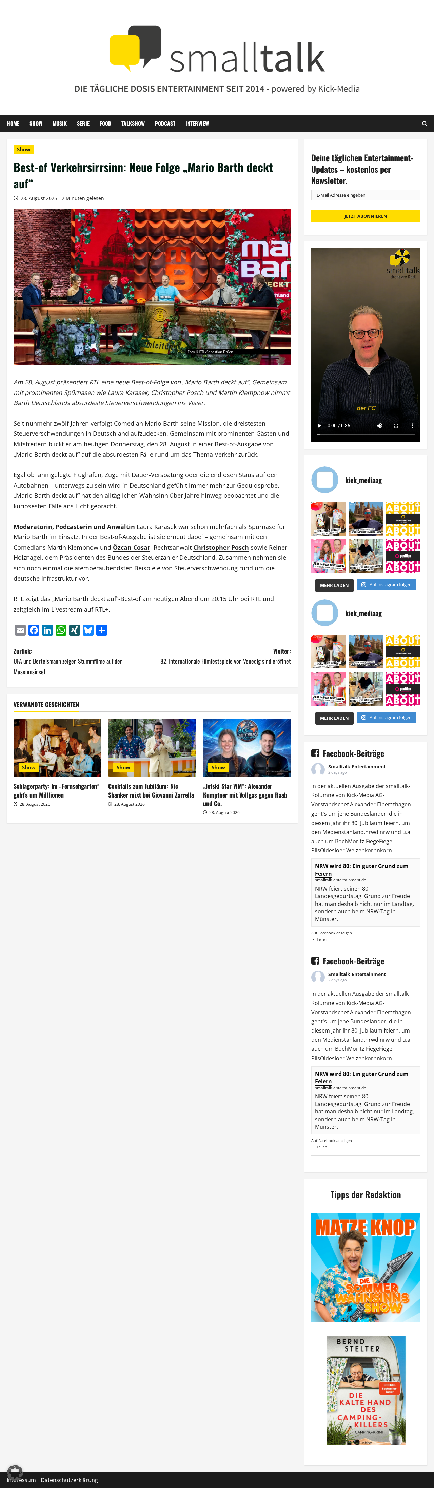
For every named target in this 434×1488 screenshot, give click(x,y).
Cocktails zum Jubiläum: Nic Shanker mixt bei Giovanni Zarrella (151, 790)
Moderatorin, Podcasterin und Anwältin (74, 527)
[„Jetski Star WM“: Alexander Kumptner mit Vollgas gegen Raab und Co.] (247, 748)
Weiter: (225, 656)
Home (13, 123)
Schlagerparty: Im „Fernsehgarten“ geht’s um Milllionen (56, 790)
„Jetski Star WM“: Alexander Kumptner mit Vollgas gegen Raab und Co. (245, 794)
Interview (197, 123)
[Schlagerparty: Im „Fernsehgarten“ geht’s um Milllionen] (57, 748)
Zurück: (68, 661)
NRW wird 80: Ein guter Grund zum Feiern (362, 869)
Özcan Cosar (131, 547)
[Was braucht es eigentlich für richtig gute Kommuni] (403, 519)
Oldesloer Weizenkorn (348, 850)
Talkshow (133, 123)
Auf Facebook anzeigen (331, 932)
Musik (60, 123)
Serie (83, 123)
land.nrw (364, 832)
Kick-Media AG (365, 795)
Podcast (165, 123)
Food (105, 123)
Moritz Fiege (363, 841)
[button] (15, 1473)
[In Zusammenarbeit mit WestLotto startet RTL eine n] (328, 519)
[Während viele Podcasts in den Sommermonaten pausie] (328, 556)
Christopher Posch (221, 547)
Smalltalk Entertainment (357, 766)
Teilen (322, 939)
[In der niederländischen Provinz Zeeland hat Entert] (366, 556)
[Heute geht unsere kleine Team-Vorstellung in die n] (403, 556)
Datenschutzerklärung (69, 1480)
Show (35, 123)
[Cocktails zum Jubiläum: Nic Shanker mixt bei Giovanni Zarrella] (152, 748)
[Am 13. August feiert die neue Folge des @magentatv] (366, 519)
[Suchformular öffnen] (424, 123)
